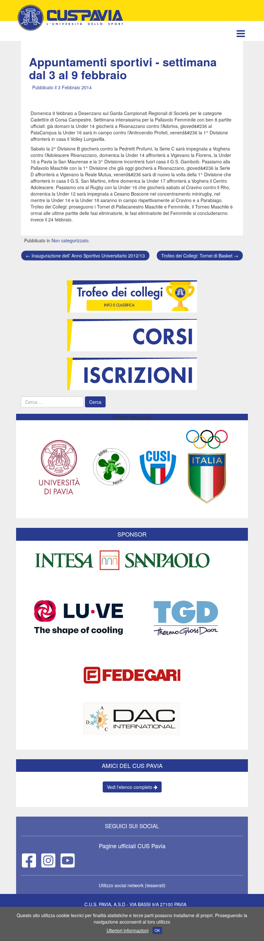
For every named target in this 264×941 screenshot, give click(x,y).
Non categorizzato (70, 240)
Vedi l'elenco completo (130, 787)
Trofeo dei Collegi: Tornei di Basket (199, 255)
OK (157, 930)
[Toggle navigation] (240, 33)
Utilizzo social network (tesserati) (132, 885)
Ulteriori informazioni (127, 930)
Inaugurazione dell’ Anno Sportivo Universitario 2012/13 (85, 255)
